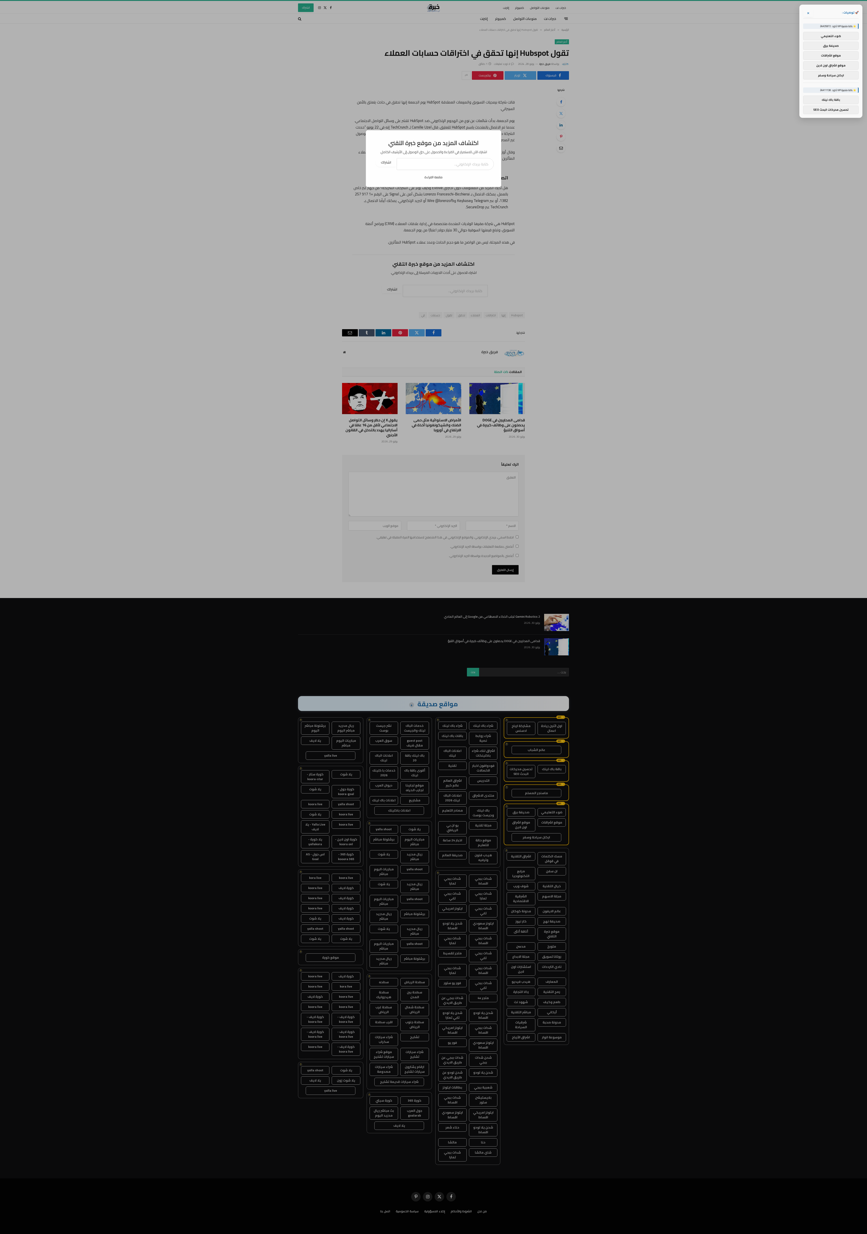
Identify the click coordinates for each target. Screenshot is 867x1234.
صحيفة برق (831, 45)
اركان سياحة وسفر (831, 75)
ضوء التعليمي (831, 36)
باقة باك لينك (831, 100)
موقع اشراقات (831, 55)
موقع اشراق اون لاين (831, 65)
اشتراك (386, 162)
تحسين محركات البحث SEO (830, 109)
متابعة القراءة (433, 177)
